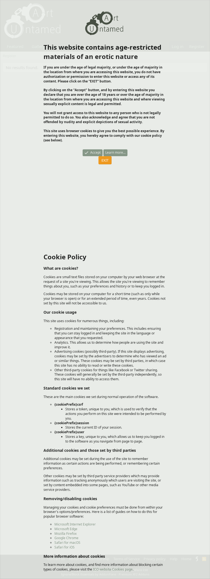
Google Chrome (66, 538)
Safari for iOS (64, 547)
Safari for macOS (67, 542)
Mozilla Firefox (65, 533)
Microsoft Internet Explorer (75, 524)
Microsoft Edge (65, 529)
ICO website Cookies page (113, 569)
